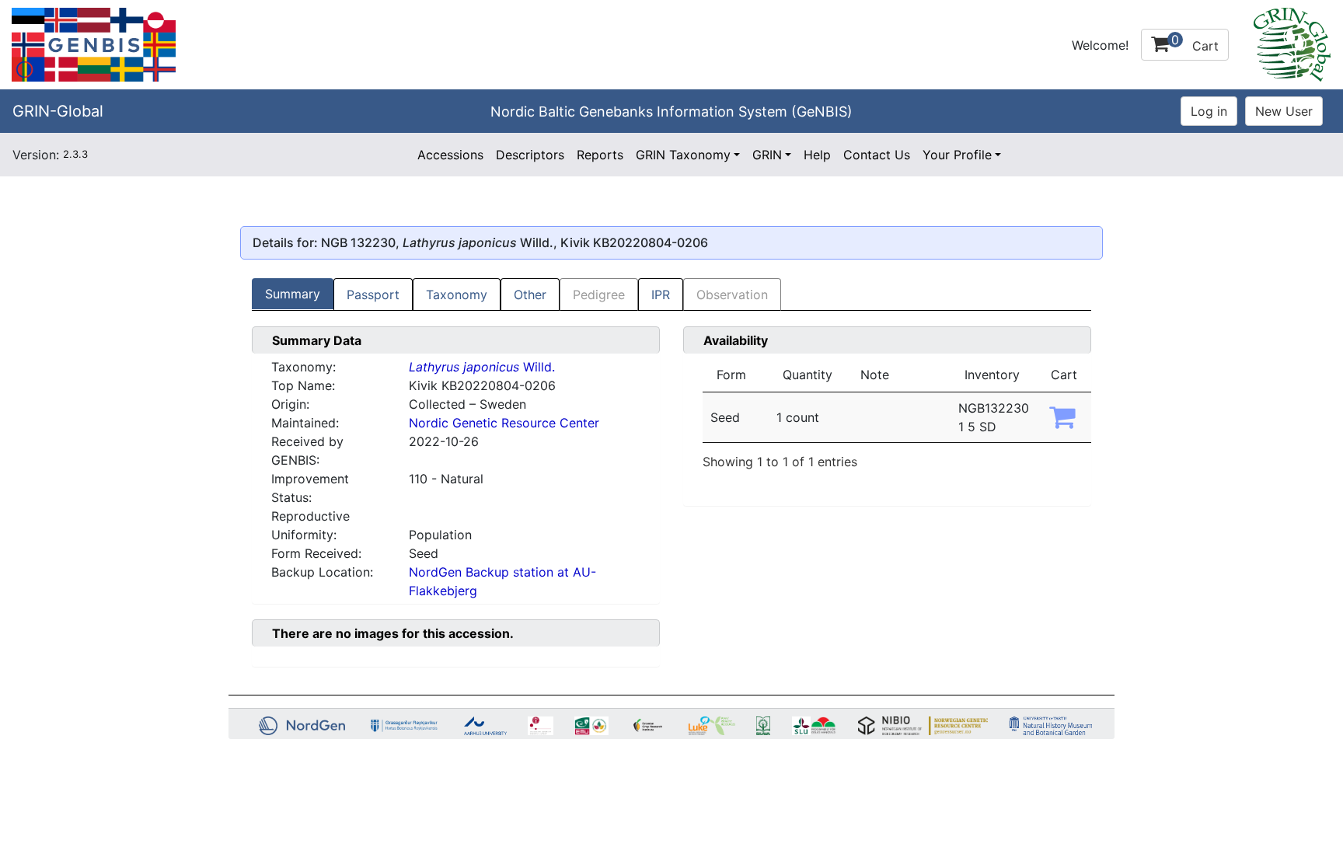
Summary (292, 294)
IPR (660, 294)
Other (530, 294)
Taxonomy (456, 294)
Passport (373, 294)
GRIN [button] (767, 154)
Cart (1195, 43)
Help (817, 154)
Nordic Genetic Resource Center (504, 423)
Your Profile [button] (957, 154)
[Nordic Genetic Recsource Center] (94, 43)
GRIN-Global (57, 111)
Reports (600, 154)
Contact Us (876, 154)
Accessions (450, 154)
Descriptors (530, 154)
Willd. (482, 367)
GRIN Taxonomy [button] (683, 154)
